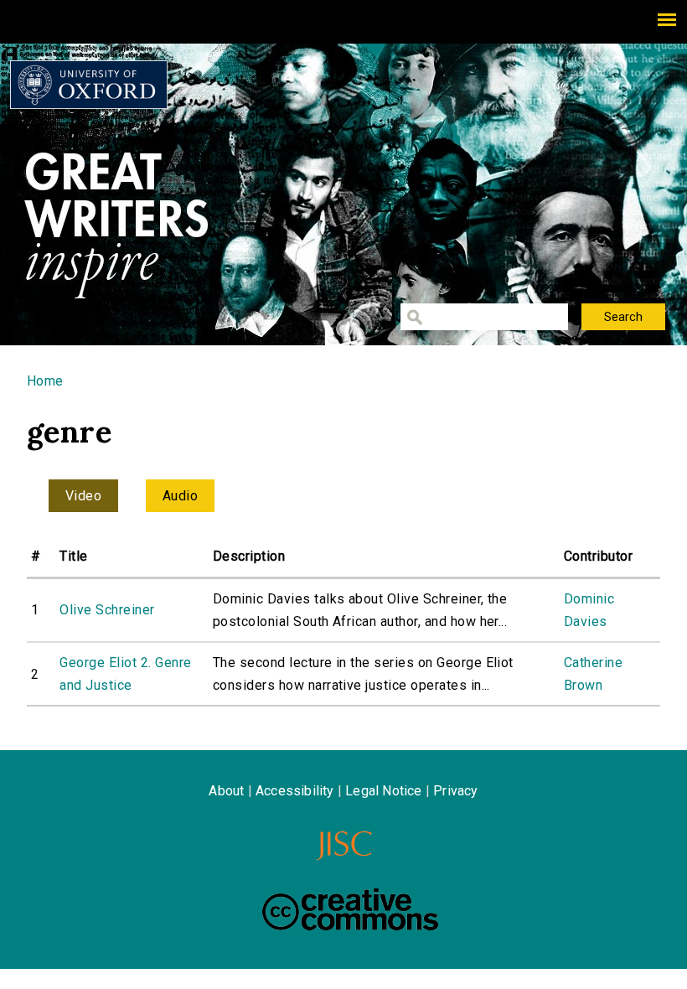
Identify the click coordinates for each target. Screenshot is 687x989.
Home (45, 381)
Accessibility (295, 791)
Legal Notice (383, 791)
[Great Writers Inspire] (89, 85)
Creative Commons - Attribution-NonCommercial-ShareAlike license (350, 909)
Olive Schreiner (106, 610)
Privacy (455, 791)
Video (83, 496)
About (226, 791)
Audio (180, 496)
